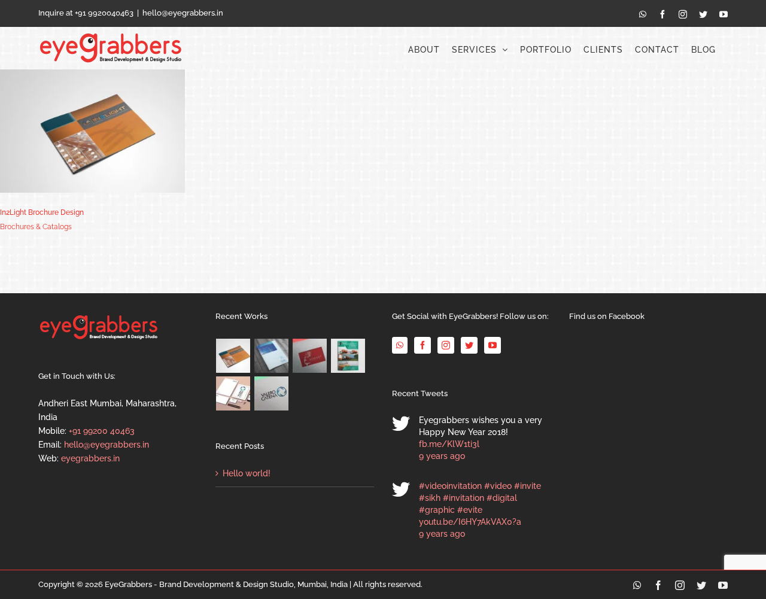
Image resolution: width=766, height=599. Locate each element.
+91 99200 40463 (102, 431)
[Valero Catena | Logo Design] (272, 393)
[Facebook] (422, 345)
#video (498, 486)
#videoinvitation (450, 486)
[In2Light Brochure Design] (233, 356)
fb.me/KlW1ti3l (449, 444)
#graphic (437, 510)
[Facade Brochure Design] (272, 356)
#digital (502, 498)
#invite (527, 486)
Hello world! (246, 473)
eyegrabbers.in (90, 458)
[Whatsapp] (400, 345)
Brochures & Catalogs (36, 227)
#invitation (463, 498)
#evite (469, 510)
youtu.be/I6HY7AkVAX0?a (470, 522)
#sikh (429, 498)
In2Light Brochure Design (42, 212)
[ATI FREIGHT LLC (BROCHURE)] (348, 356)
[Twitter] (469, 345)
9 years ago (442, 456)
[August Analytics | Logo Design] (310, 356)
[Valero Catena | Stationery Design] (233, 393)
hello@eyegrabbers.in (182, 12)
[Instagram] (445, 345)
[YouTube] (492, 345)
